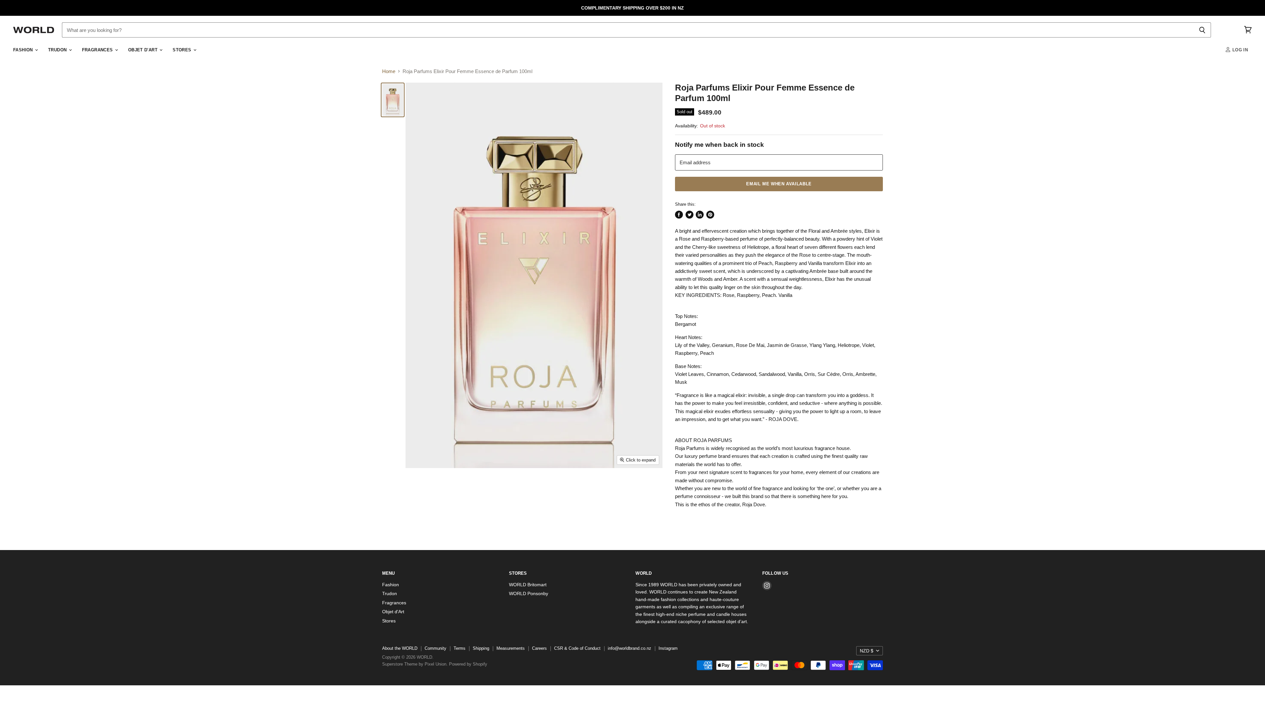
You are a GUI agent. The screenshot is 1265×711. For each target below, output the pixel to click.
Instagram (668, 648)
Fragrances (98, 50)
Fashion (23, 50)
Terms (459, 648)
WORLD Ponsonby (528, 593)
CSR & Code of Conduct (577, 648)
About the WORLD (399, 648)
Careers (539, 648)
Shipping (481, 648)
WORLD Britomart (528, 584)
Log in (1239, 50)
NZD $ (866, 650)
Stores (183, 50)
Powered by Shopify (468, 664)
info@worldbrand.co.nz (629, 648)
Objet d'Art (143, 50)
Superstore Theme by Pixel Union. (415, 664)
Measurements (510, 648)
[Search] (1202, 30)
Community (435, 648)
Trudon (58, 50)
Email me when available (778, 184)
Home (388, 71)
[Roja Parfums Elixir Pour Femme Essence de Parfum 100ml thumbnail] (392, 100)
